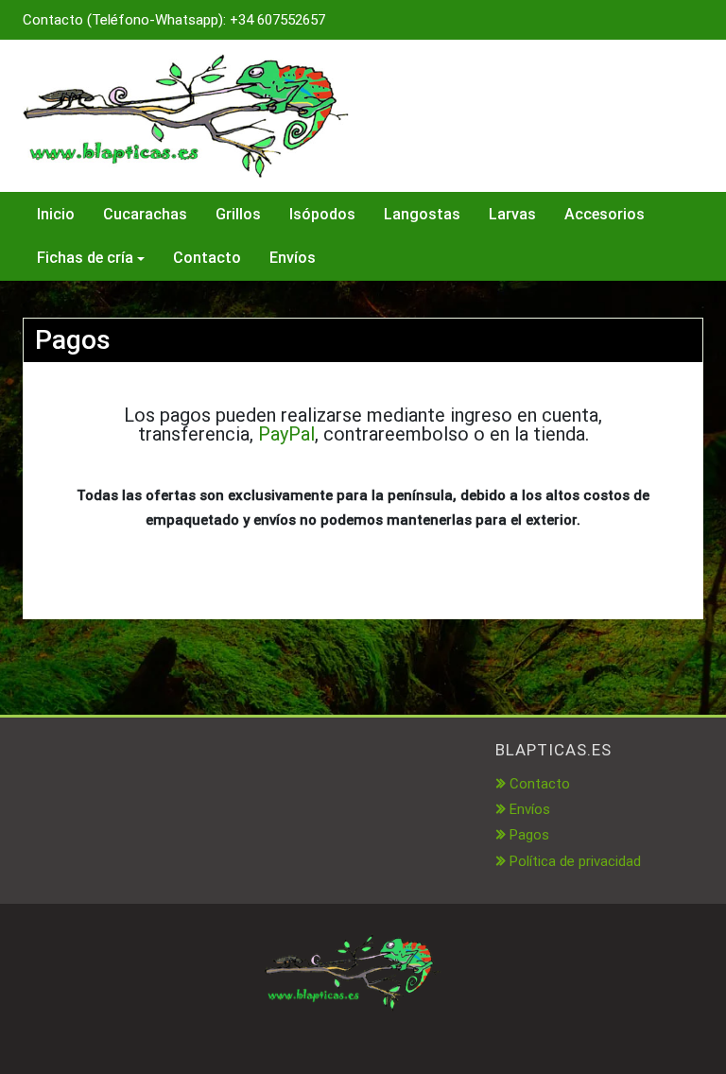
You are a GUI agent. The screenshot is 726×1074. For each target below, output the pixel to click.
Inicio (56, 214)
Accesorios (604, 214)
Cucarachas (145, 214)
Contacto (207, 258)
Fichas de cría (85, 258)
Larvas (512, 214)
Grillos (238, 214)
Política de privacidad (575, 861)
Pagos (529, 834)
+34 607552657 (277, 19)
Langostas (422, 214)
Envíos (292, 258)
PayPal (286, 434)
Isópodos (322, 214)
